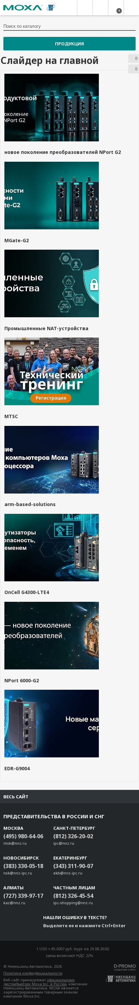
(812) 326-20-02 (73, 836)
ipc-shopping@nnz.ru (73, 902)
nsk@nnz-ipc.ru (17, 872)
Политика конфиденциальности (32, 973)
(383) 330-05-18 (23, 866)
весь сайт (15, 797)
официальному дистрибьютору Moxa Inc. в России (39, 981)
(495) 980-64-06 (23, 836)
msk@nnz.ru (15, 843)
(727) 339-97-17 (23, 895)
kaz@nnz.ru (14, 902)
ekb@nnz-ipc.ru (67, 872)
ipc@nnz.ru (63, 843)
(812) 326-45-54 (73, 895)
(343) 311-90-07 (73, 866)
